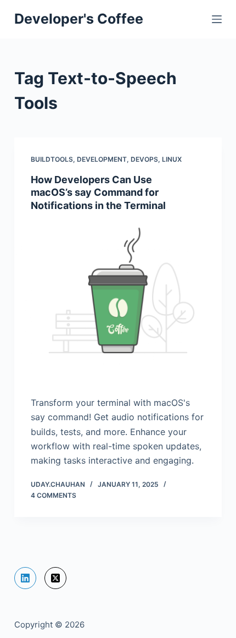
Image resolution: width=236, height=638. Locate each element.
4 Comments (53, 495)
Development (102, 159)
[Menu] (217, 19)
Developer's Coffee (78, 18)
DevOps (144, 159)
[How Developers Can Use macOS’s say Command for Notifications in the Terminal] (118, 301)
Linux (172, 159)
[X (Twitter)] (55, 578)
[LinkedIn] (25, 578)
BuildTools (52, 159)
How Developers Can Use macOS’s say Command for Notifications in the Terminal (98, 192)
